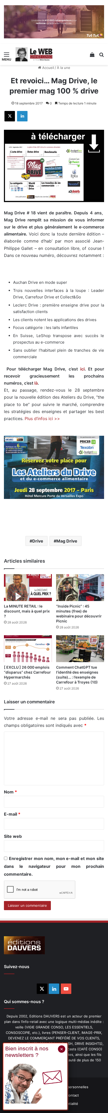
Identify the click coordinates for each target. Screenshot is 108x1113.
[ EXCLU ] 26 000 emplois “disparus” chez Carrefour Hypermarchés (27, 672)
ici (82, 369)
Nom (10, 791)
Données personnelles (69, 1087)
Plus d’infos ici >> (42, 418)
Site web (13, 836)
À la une (63, 68)
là (36, 383)
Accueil (47, 68)
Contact (72, 1095)
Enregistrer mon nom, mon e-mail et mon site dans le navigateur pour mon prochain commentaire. (54, 866)
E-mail (12, 814)
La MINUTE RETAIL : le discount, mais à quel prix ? (27, 611)
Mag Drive (66, 541)
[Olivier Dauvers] (34, 54)
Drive (37, 541)
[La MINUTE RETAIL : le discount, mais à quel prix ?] (28, 587)
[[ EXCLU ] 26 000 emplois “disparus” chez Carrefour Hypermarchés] (28, 648)
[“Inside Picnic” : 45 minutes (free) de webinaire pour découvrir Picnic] (80, 587)
